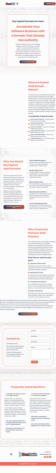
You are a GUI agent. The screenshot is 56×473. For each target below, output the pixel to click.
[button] (17, 3)
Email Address (34, 336)
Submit (34, 361)
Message (33, 347)
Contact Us (47, 452)
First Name (33, 330)
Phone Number (34, 341)
